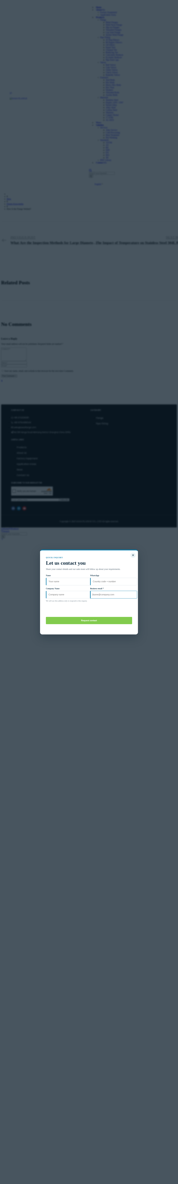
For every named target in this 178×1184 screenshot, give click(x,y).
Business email (97, 589)
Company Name (53, 589)
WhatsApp (94, 575)
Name (48, 575)
